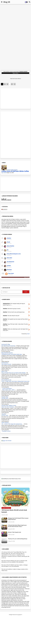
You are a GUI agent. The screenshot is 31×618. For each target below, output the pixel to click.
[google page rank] (6, 440)
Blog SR (6, 2)
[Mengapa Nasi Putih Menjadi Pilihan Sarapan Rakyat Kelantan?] (4, 520)
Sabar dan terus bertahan (7, 407)
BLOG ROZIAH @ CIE (6, 380)
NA (7, 250)
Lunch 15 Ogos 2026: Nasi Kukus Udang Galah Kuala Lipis (15, 381)
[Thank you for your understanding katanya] (4, 540)
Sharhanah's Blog (5, 344)
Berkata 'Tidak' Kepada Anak (14, 532)
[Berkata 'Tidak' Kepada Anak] (4, 534)
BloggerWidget (27, 277)
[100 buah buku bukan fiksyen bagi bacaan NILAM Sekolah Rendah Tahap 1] (4, 527)
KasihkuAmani (4, 362)
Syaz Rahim (4, 172)
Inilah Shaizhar (5, 422)
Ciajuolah (3, 414)
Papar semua (15, 73)
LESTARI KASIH (4, 398)
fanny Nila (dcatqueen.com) (14, 253)
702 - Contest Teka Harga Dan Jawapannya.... (12, 424)
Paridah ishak (4, 397)
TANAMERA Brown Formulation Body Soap (11, 354)
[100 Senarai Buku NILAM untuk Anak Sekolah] (15, 497)
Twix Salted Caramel (6, 364)
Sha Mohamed (10, 261)
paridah (9, 265)
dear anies (9, 257)
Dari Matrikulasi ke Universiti (8, 345)
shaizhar (9, 238)
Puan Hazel (11, 273)
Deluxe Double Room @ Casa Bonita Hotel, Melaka (13, 372)
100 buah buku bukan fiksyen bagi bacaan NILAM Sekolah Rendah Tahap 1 (17, 526)
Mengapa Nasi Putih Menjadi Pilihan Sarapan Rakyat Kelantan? (18, 518)
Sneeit (28, 333)
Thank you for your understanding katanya (17, 538)
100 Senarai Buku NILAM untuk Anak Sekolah (14, 511)
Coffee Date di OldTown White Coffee (15, 171)
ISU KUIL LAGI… (5, 415)
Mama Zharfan (10, 246)
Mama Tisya (4, 371)
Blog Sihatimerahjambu (7, 353)
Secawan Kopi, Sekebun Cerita (8, 405)
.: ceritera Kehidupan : (6, 388)
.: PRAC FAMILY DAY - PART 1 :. (8, 390)
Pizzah (8, 242)
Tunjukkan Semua (6, 431)
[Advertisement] (15, 21)
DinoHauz (9, 269)
